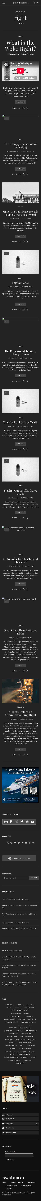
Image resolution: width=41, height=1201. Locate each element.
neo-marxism (12, 1037)
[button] (38, 3)
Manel (20, 951)
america (20, 1005)
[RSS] (33, 843)
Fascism (22, 1019)
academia (9, 1005)
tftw (12, 1054)
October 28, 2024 (13, 54)
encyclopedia (10, 1019)
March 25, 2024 (13, 426)
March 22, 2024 (13, 498)
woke (34, 1057)
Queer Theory (11, 1046)
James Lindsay (26, 1028)
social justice (25, 1048)
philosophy (21, 1040)
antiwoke (31, 1005)
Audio (20, 36)
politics (13, 1043)
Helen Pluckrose (26, 719)
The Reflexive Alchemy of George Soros (20, 352)
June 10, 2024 (14, 219)
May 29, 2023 (13, 637)
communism (30, 1007)
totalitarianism (24, 1054)
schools (13, 1048)
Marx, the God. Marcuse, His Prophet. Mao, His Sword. (20, 213)
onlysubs (9, 1040)
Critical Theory (14, 1016)
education (28, 1016)
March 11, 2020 (13, 719)
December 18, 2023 (13, 566)
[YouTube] (15, 843)
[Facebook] (18, 843)
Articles (20, 207)
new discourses (27, 1037)
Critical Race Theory (20, 1010)
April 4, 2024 (13, 358)
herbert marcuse (28, 1022)
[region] (20, 1089)
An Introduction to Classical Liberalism (20, 560)
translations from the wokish (16, 1057)
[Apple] (26, 843)
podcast (32, 1040)
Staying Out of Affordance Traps (20, 492)
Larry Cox (6, 982)
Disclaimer (31, 1183)
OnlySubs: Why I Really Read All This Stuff (19, 928)
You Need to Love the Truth (20, 422)
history (12, 1025)
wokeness (27, 1060)
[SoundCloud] (22, 843)
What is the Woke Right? (20, 45)
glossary (32, 1019)
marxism (19, 1031)
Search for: (6, 874)
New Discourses (28, 54)
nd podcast (26, 1034)
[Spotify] (29, 843)
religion (31, 1046)
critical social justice (20, 1013)
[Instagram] (11, 843)
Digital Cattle (20, 283)
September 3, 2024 (13, 151)
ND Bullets (14, 1034)
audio (9, 1007)
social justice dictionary (16, 1051)
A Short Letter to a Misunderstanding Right (20, 713)
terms (32, 1051)
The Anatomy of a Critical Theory (15, 922)
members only (31, 1031)
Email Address (11, 1152)
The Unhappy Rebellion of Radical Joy (20, 145)
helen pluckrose (12, 1022)
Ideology (13, 1028)
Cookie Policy (11, 1186)
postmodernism (25, 1043)
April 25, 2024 (14, 287)
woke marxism (15, 1060)
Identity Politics (25, 1025)
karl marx (8, 1031)
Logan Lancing (26, 219)
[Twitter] (7, 843)
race (22, 1046)
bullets (18, 1007)
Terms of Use (26, 1186)
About (4, 1183)
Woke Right (21, 1063)
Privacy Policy (17, 1183)
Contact (9, 1189)
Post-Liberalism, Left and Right (20, 632)
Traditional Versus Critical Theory (15, 899)
